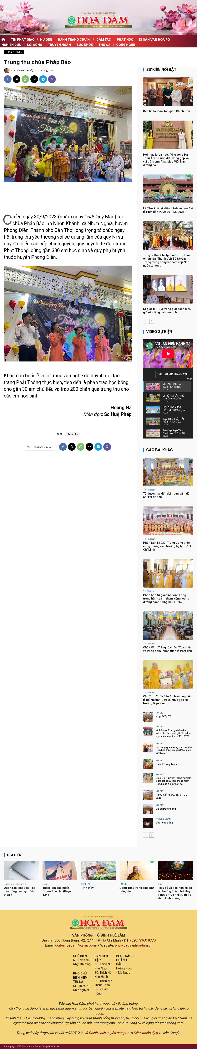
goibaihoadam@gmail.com (76, 945)
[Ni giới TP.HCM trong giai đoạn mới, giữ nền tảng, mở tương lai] (168, 289)
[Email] (34, 79)
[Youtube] (181, 12)
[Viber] (52, 79)
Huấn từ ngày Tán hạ (167, 764)
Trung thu (73, 434)
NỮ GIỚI (160, 713)
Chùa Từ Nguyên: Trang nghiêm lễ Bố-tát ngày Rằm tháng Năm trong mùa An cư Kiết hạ (173, 780)
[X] (16, 79)
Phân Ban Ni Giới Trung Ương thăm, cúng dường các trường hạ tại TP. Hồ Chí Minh (168, 546)
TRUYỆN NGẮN (163, 819)
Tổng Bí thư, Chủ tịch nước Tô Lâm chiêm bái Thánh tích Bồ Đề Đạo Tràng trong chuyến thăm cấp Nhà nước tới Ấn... (166, 260)
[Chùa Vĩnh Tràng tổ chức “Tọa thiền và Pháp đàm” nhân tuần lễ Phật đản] (168, 625)
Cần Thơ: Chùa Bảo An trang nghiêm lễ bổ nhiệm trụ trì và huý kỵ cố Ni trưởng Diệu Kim (167, 700)
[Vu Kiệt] (7, 70)
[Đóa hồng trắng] (148, 823)
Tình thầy (87, 888)
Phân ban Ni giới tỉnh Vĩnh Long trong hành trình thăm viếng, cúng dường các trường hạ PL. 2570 (166, 598)
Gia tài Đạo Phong (166, 808)
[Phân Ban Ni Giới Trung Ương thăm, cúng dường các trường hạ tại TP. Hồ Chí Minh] (168, 520)
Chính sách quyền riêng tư (108, 1033)
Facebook (169, 12)
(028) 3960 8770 (143, 940)
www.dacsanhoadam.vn (133, 945)
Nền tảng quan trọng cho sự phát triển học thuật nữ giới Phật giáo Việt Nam (174, 750)
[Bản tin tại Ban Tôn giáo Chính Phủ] (168, 91)
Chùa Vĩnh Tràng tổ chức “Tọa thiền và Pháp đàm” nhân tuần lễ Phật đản (167, 649)
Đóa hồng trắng (164, 822)
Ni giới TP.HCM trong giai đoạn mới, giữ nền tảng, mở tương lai (167, 310)
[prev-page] (145, 321)
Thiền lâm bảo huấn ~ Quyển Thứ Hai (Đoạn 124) (57, 891)
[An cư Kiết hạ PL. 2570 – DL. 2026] (148, 795)
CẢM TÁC (85, 884)
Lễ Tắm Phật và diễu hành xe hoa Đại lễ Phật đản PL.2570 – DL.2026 (168, 210)
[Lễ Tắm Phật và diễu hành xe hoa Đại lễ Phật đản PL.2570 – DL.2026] (168, 188)
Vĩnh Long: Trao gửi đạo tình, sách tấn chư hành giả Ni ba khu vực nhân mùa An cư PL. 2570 (173, 733)
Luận (45, 884)
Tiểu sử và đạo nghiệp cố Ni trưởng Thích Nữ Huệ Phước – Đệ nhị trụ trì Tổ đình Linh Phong (175, 893)
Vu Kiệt (25, 70)
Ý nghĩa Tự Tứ (163, 716)
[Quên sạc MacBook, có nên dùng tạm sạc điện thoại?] (21, 870)
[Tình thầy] (98, 870)
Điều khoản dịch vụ (148, 1033)
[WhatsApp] (25, 79)
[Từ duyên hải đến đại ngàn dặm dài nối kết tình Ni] (168, 472)
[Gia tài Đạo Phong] (148, 809)
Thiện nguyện (13, 52)
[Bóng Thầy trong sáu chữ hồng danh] (137, 870)
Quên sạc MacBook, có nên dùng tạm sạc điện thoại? (19, 891)
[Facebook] (161, 12)
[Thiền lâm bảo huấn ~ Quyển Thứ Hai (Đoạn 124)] (60, 870)
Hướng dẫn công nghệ (15, 884)
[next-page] (151, 321)
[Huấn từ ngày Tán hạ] (148, 764)
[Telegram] (43, 79)
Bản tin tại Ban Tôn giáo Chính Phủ (166, 111)
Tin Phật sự (148, 490)
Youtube (188, 12)
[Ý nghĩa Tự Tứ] (148, 717)
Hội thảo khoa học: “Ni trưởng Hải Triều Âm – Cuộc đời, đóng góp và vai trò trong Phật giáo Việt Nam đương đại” (166, 160)
